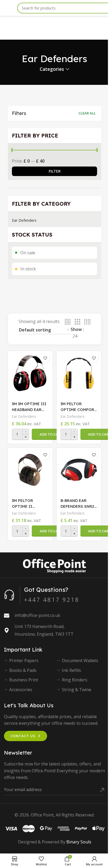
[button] (51, 434)
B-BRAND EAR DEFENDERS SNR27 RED (78, 503)
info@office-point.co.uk (37, 615)
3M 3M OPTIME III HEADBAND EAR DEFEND (29, 407)
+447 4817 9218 (51, 599)
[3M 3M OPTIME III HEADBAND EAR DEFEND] (30, 373)
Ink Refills (71, 670)
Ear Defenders (24, 220)
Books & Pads (23, 670)
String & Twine (76, 689)
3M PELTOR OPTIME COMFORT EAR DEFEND (79, 407)
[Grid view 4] (87, 322)
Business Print (23, 680)
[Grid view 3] (77, 322)
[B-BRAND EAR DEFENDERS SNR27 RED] (79, 470)
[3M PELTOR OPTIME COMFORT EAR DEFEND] (79, 373)
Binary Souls (78, 842)
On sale (27, 253)
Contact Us (23, 735)
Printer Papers (23, 660)
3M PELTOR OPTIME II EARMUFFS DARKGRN (22, 503)
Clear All (87, 113)
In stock (28, 269)
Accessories (20, 689)
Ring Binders (74, 680)
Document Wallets (80, 660)
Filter (55, 171)
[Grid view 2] (68, 322)
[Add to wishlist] (45, 358)
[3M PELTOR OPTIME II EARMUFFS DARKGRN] (30, 470)
